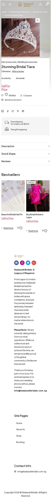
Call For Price (5, 87)
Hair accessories (40, 12)
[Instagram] (22, 263)
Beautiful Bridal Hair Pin (12, 214)
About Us (20, 429)
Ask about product (13, 100)
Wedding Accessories (19, 12)
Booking (20, 442)
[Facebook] (16, 263)
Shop (18, 435)
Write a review (18, 71)
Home (4, 12)
